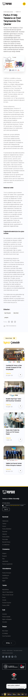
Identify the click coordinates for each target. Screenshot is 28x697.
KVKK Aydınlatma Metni (15, 505)
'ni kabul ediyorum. (13, 506)
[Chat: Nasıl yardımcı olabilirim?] (25, 694)
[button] (24, 3)
